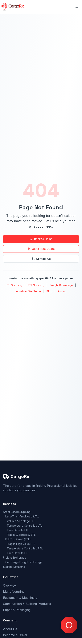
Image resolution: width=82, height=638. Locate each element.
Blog (49, 291)
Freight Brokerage (61, 285)
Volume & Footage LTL (21, 521)
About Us (10, 629)
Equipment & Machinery (20, 598)
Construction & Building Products (27, 604)
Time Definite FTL (18, 553)
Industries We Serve (28, 291)
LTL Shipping (14, 285)
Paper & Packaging (17, 610)
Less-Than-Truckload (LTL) (22, 516)
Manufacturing (13, 591)
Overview (10, 585)
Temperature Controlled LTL (24, 525)
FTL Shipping (36, 285)
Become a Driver (15, 635)
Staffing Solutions (14, 566)
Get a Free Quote (43, 248)
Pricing (62, 291)
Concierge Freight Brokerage (24, 562)
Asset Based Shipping (17, 511)
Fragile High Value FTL (21, 543)
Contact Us (43, 258)
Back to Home (43, 239)
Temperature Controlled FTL (25, 548)
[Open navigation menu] (76, 7)
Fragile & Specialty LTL (21, 534)
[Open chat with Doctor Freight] (69, 625)
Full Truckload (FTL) (18, 539)
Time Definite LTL (18, 530)
